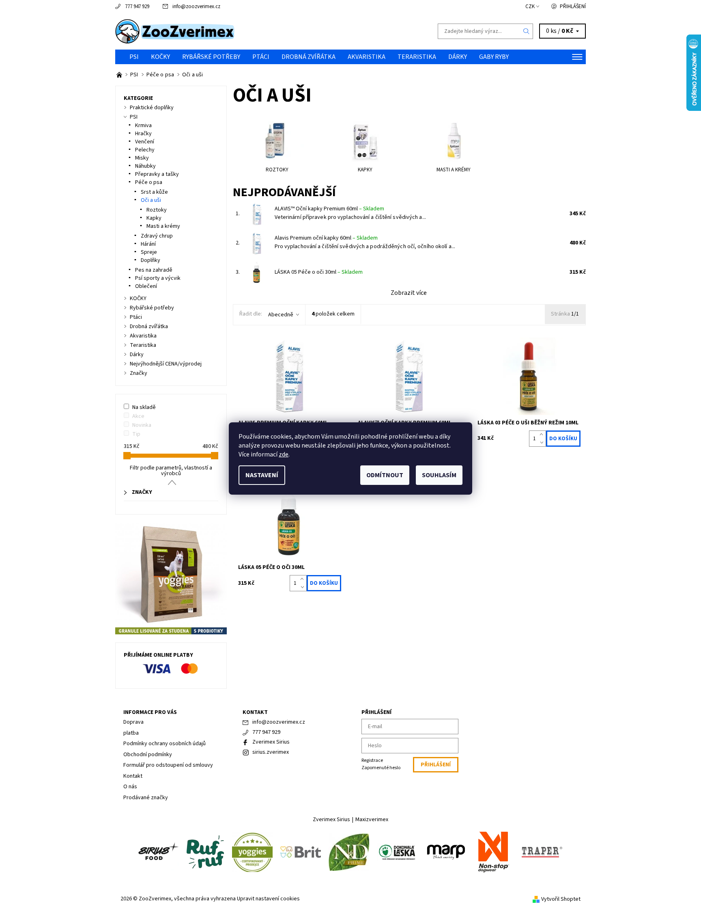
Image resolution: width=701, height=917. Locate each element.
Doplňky (150, 260)
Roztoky (156, 210)
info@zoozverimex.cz (196, 6)
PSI (134, 56)
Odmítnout (384, 475)
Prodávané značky (145, 798)
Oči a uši (151, 200)
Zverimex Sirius (271, 742)
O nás (130, 787)
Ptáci (260, 56)
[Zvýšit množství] (543, 434)
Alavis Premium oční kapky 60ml (326, 238)
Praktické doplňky (152, 108)
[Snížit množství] (543, 443)
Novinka (141, 425)
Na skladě (144, 407)
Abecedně (280, 315)
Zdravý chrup (157, 236)
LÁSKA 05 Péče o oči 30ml (319, 272)
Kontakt (132, 776)
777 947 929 (137, 6)
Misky (142, 158)
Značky (138, 373)
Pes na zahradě (153, 270)
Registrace (372, 760)
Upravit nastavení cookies (268, 899)
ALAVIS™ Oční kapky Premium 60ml (329, 209)
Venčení (144, 142)
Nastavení (261, 475)
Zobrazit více (409, 292)
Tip (136, 434)
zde (283, 454)
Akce (138, 416)
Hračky (143, 134)
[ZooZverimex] (175, 30)
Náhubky (145, 166)
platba (131, 733)
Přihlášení (573, 6)
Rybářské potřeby (211, 56)
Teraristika (417, 56)
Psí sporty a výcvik (158, 278)
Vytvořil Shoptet (561, 899)
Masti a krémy (163, 226)
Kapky (153, 218)
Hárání (148, 244)
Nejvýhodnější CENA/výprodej (166, 364)
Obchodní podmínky (147, 754)
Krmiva (143, 125)
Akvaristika (366, 56)
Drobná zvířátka (308, 56)
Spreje (149, 252)
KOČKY (160, 56)
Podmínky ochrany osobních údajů (164, 744)
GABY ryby (494, 56)
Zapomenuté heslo (380, 767)
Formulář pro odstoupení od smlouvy (168, 765)
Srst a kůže (154, 192)
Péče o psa (148, 182)
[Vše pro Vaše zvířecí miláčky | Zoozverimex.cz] (119, 75)
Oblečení (146, 286)
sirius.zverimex (270, 752)
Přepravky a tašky (157, 174)
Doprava (133, 722)
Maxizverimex (371, 819)
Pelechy (145, 150)
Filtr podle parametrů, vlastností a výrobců (171, 471)
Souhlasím (439, 475)
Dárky (457, 56)
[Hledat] (526, 31)
